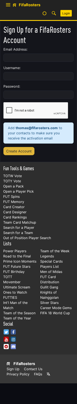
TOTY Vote (12, 181)
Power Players (14, 251)
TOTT (7, 277)
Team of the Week (55, 251)
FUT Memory (13, 202)
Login (66, 13)
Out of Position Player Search (27, 238)
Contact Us (33, 369)
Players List (49, 266)
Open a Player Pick (18, 191)
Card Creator (14, 207)
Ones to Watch (15, 292)
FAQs (38, 374)
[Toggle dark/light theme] (44, 13)
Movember (12, 282)
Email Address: (15, 49)
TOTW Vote (12, 176)
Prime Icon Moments (19, 261)
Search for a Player (18, 227)
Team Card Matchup (19, 222)
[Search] (54, 13)
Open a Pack (13, 186)
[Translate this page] (48, 374)
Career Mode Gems (56, 308)
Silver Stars (49, 302)
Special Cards (51, 261)
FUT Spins (11, 196)
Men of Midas (51, 271)
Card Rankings (15, 217)
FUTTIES (10, 297)
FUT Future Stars (16, 266)
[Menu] (8, 5)
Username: (12, 68)
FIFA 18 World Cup (55, 313)
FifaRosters (24, 363)
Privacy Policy (18, 374)
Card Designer (15, 212)
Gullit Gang (49, 287)
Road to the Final (17, 256)
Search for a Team (18, 233)
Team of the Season (19, 313)
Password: (11, 86)
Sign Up (13, 369)
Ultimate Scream (16, 287)
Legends (47, 256)
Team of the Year (17, 318)
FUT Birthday (14, 271)
